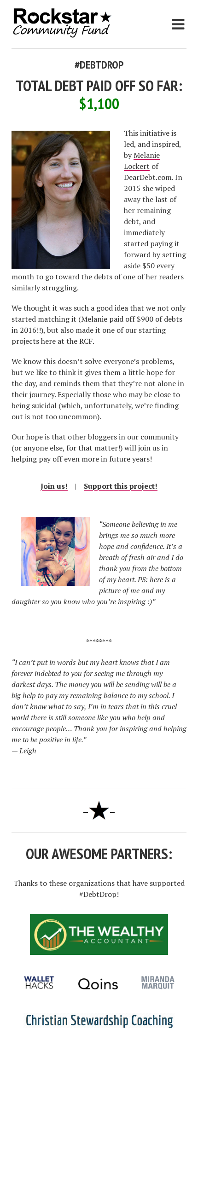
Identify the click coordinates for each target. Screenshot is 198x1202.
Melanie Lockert (142, 160)
